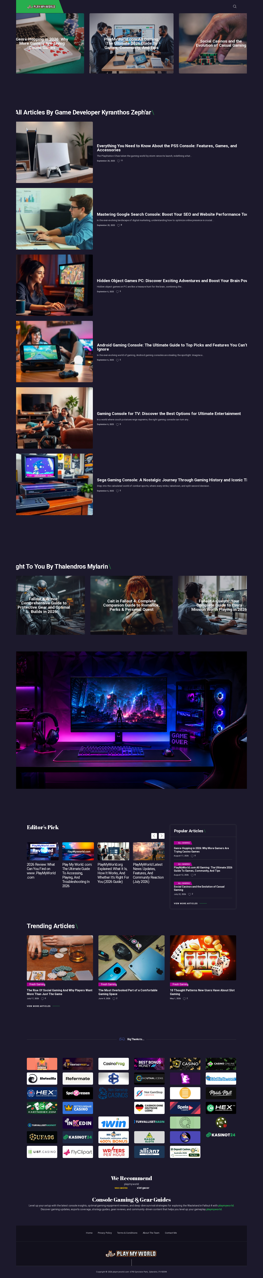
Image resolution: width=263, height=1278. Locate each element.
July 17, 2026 (33, 998)
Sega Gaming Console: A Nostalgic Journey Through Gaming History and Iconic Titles (175, 480)
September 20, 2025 (106, 161)
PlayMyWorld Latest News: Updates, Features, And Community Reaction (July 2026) (148, 873)
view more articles (186, 903)
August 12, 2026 (181, 875)
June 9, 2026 (104, 998)
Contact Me (171, 1233)
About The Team (151, 1233)
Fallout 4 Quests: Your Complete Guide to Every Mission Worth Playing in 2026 (219, 605)
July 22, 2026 (180, 894)
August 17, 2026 (181, 856)
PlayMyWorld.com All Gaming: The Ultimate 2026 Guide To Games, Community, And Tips (131, 43)
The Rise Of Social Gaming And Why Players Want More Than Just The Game (59, 992)
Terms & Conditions (127, 1233)
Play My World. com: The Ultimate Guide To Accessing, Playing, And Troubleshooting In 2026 (77, 875)
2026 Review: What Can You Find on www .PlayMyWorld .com (41, 870)
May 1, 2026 (175, 998)
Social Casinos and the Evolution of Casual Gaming (221, 43)
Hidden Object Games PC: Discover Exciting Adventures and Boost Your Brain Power (174, 281)
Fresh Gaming (37, 984)
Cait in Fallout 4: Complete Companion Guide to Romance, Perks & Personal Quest (131, 605)
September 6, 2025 (105, 291)
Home (89, 1233)
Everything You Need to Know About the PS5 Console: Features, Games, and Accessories (167, 148)
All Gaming (184, 843)
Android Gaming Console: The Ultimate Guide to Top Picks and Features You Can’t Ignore (172, 347)
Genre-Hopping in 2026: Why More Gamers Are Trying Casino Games (42, 43)
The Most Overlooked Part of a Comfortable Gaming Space (127, 992)
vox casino (121, 1187)
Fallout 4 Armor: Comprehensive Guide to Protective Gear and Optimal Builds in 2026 (44, 605)
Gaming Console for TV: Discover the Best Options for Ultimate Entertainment (169, 414)
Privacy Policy (105, 1233)
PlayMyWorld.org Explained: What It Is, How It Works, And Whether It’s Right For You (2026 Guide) (113, 873)
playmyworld (226, 1205)
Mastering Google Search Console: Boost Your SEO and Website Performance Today (174, 214)
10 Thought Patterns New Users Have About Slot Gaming (202, 992)
